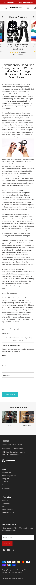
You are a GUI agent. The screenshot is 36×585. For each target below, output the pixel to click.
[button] (14, 52)
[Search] (6, 7)
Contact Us (6, 503)
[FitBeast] (15, 7)
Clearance (5, 485)
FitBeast (8, 578)
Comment (6, 376)
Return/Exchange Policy (20, 570)
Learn (4, 516)
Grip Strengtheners (9, 475)
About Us (5, 500)
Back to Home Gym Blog (23, 338)
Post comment (10, 394)
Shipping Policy (6, 570)
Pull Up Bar (5, 479)
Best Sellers (6, 482)
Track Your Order (8, 513)
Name (4, 355)
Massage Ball (6, 472)
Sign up (7, 544)
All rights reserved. (17, 578)
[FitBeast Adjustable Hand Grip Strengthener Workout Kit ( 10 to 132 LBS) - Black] (18, 31)
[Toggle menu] (2, 7)
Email (4, 365)
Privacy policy (6, 572)
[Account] (24, 7)
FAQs (3, 506)
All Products (6, 488)
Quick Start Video (8, 510)
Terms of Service (17, 572)
